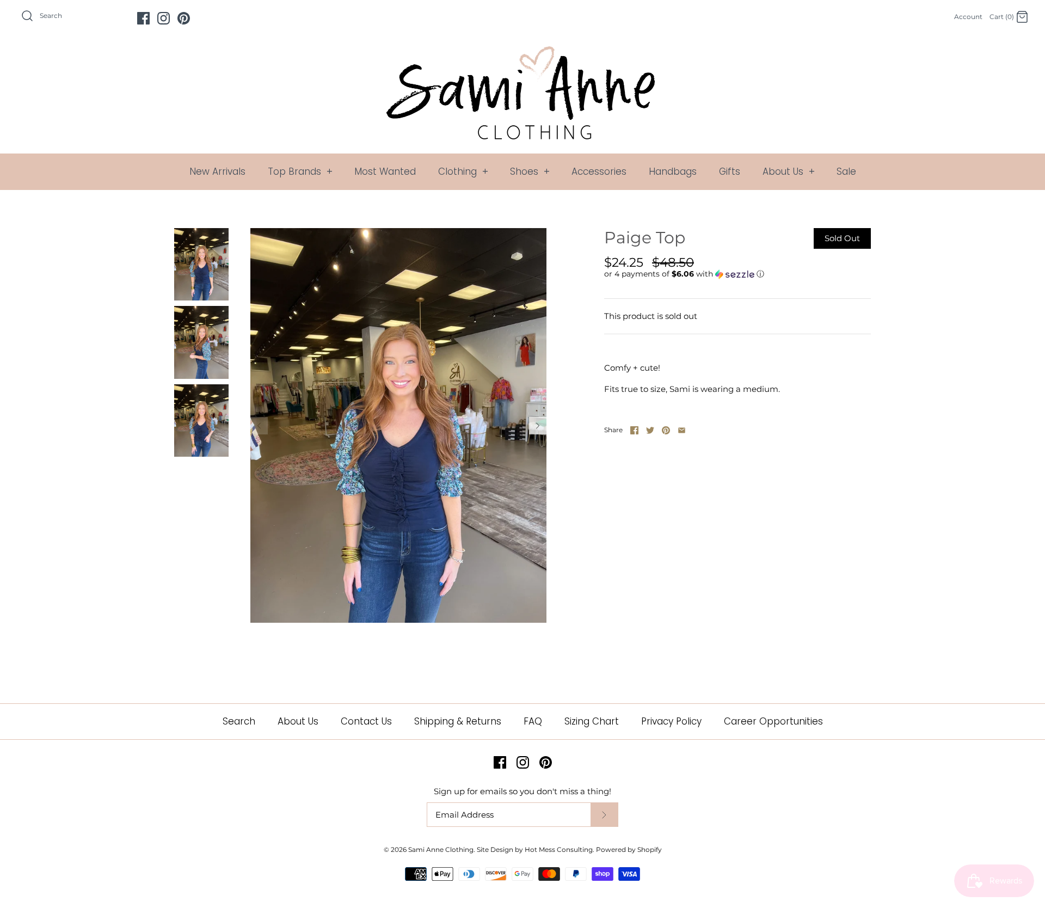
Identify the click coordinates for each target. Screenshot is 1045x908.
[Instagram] (163, 18)
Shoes (530, 171)
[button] (684, 274)
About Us (789, 171)
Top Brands (300, 171)
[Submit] (604, 814)
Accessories (598, 171)
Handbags (673, 171)
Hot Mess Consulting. (559, 849)
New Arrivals (217, 171)
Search (239, 721)
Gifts (729, 171)
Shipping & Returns (457, 721)
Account (968, 17)
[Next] (537, 425)
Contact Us (366, 721)
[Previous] (259, 425)
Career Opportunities (773, 721)
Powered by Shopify (629, 849)
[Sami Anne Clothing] (522, 52)
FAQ (533, 721)
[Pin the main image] (666, 430)
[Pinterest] (183, 18)
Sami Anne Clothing (441, 849)
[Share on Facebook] (634, 430)
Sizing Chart (591, 721)
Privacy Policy (671, 721)
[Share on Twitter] (650, 430)
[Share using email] (682, 430)
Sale (846, 171)
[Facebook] (143, 18)
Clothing (463, 171)
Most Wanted (385, 171)
